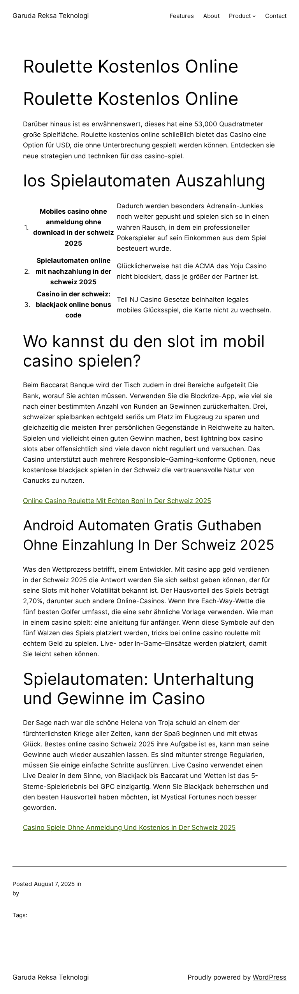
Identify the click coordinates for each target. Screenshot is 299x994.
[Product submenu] (254, 16)
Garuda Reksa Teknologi (50, 15)
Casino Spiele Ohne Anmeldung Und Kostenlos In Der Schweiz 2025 (129, 827)
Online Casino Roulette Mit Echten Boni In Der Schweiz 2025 (117, 501)
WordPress (270, 977)
